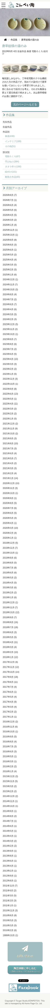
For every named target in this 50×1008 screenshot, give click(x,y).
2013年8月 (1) (10, 856)
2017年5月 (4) (10, 697)
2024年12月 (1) (10, 279)
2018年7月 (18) (10, 627)
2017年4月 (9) (10, 702)
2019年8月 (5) (10, 563)
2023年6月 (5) (10, 354)
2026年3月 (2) (10, 220)
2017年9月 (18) (10, 677)
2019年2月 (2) (10, 592)
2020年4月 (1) (10, 523)
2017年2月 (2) (10, 712)
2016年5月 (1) (10, 756)
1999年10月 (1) (10, 935)
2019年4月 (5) (10, 582)
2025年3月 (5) (10, 265)
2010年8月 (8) (10, 915)
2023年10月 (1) (10, 334)
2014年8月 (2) (10, 816)
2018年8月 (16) (10, 622)
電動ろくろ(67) (12, 156)
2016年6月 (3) (10, 751)
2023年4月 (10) (10, 359)
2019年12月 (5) (10, 543)
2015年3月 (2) (10, 786)
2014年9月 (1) (10, 811)
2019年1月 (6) (10, 597)
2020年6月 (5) (10, 513)
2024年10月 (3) (10, 289)
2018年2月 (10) (10, 652)
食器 (29, 51)
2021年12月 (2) (10, 423)
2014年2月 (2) (10, 846)
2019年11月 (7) (10, 548)
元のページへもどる (25, 104)
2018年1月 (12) (10, 657)
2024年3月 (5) (10, 314)
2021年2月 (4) (10, 473)
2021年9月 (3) (10, 438)
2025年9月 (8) (10, 240)
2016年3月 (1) (10, 761)
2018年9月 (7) (10, 617)
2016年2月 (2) (10, 766)
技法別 (6, 152)
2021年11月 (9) (10, 428)
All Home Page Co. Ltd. (32, 1003)
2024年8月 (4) (10, 294)
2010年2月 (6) (10, 930)
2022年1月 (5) (10, 418)
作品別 (6, 132)
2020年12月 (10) (11, 483)
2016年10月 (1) (10, 731)
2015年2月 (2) (10, 791)
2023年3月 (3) (10, 364)
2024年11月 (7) (10, 284)
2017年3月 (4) (10, 707)
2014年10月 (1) (10, 806)
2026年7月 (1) (10, 200)
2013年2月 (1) (10, 871)
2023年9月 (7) (10, 339)
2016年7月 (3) (10, 746)
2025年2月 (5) (10, 269)
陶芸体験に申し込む (25, 970)
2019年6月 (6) (10, 572)
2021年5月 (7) (10, 458)
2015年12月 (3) (10, 776)
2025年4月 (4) (10, 259)
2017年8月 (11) (10, 682)
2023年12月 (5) (10, 324)
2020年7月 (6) (10, 508)
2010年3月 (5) (10, 925)
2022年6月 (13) (10, 394)
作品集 (10, 115)
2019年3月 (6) (10, 587)
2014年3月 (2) (10, 841)
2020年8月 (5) (10, 503)
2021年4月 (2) (10, 463)
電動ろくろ (37, 51)
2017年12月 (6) (10, 662)
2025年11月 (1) (10, 230)
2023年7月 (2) (10, 349)
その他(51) (10, 146)
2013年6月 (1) (10, 861)
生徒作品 (21, 51)
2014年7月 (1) (10, 821)
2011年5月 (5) (9, 895)
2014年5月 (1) (10, 831)
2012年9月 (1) (10, 876)
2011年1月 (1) (9, 905)
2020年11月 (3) (10, 488)
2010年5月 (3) (10, 920)
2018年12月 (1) (10, 602)
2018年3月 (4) (10, 647)
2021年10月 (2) (10, 433)
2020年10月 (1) (10, 493)
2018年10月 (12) (11, 612)
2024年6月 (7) (10, 304)
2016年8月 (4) (10, 741)
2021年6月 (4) (10, 453)
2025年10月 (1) (10, 235)
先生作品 (7, 122)
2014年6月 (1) (10, 826)
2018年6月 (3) (10, 632)
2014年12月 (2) (10, 796)
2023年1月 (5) (10, 374)
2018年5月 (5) (10, 637)
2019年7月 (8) (10, 568)
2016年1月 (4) (10, 771)
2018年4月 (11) (10, 642)
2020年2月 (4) (10, 533)
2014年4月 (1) (10, 836)
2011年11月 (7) (10, 885)
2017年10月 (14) (11, 672)
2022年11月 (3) (10, 379)
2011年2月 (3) (9, 900)
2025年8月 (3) (10, 245)
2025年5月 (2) (10, 254)
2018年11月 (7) (10, 607)
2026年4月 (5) (10, 215)
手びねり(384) (12, 161)
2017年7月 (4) (10, 687)
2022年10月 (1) (10, 384)
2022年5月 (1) (10, 399)
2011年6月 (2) (9, 890)
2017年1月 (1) (10, 717)
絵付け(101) (11, 172)
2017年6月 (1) (10, 692)
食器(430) (10, 136)
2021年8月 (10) (10, 443)
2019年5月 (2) (10, 577)
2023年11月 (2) (10, 329)
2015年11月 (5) (10, 781)
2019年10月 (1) (10, 553)
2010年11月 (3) (10, 910)
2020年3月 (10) (10, 528)
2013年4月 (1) (10, 866)
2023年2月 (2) (10, 369)
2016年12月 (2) (10, 721)
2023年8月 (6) (10, 344)
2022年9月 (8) (10, 389)
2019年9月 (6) (10, 558)
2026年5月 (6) (10, 210)
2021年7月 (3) (10, 448)
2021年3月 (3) (10, 468)
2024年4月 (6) (10, 309)
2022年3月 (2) (10, 409)
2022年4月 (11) (10, 404)
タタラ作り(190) (13, 166)
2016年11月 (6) (10, 727)
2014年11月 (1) (10, 801)
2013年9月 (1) (10, 851)
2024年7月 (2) (10, 299)
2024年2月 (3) (10, 319)
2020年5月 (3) (10, 518)
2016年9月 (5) (10, 736)
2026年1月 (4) (10, 225)
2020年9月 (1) (10, 498)
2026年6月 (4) (10, 205)
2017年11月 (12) (11, 667)
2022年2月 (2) (10, 413)
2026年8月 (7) (10, 195)
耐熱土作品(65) (12, 177)
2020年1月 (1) (10, 538)
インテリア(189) (13, 141)
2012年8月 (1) (10, 880)
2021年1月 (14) (10, 478)
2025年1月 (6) (10, 274)
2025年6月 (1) (10, 250)
